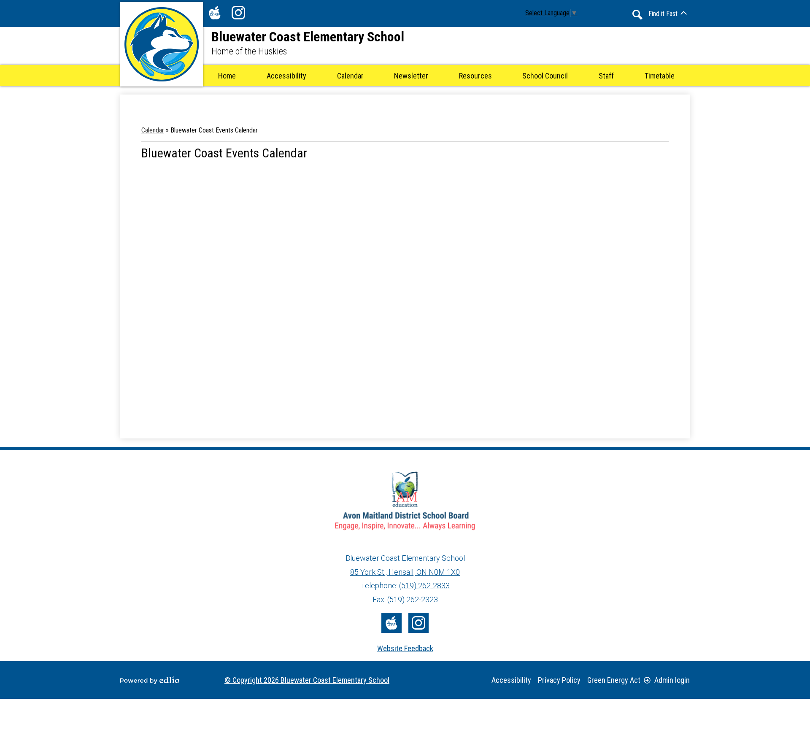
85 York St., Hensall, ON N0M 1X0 (405, 572)
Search (637, 15)
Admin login (672, 680)
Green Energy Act (613, 680)
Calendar (152, 130)
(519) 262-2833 (424, 585)
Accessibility (511, 680)
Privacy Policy (559, 680)
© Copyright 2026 (306, 680)
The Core (215, 13)
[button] (350, 75)
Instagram (238, 13)
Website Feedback (405, 648)
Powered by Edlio (149, 680)
